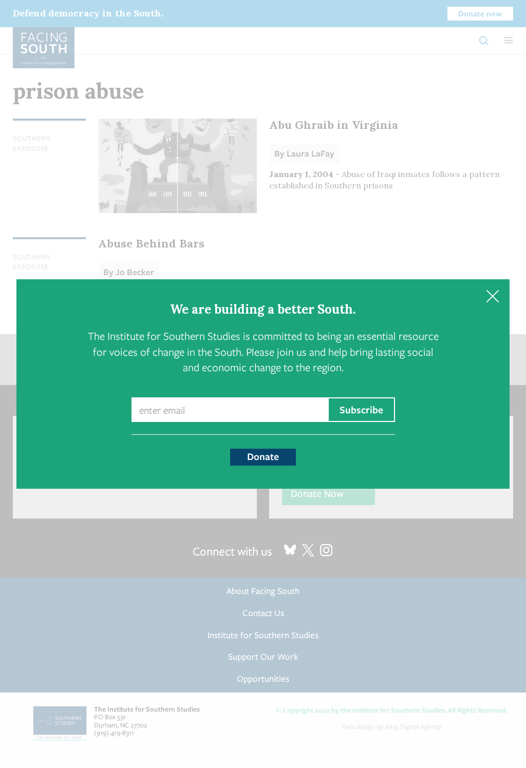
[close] (492, 296)
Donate (263, 456)
